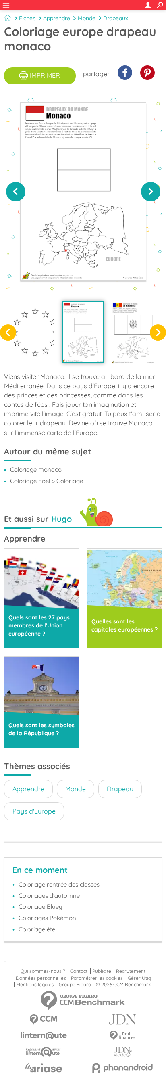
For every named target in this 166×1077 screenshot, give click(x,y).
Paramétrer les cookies (97, 978)
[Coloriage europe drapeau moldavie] (133, 332)
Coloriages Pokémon (47, 918)
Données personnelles (41, 978)
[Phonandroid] (122, 1068)
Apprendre (56, 18)
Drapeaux (115, 18)
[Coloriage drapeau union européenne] (33, 332)
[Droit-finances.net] (122, 1036)
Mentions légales (35, 984)
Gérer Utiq (139, 978)
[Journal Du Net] (122, 1019)
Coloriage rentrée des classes (59, 884)
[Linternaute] (43, 1035)
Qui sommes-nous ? (43, 971)
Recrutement (130, 971)
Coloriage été (37, 929)
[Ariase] (43, 1067)
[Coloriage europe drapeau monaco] (83, 332)
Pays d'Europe (34, 811)
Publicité (101, 971)
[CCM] (43, 1019)
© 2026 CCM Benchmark (123, 984)
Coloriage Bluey (40, 906)
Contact (78, 971)
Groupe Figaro (75, 984)
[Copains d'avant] (43, 1052)
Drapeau (120, 789)
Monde (86, 18)
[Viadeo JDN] (122, 1052)
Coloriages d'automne (49, 895)
